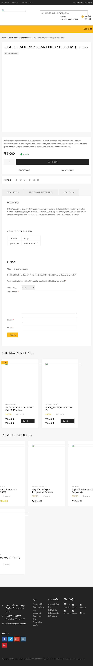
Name (10, 320)
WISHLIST (15, 3)
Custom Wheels (10, 404)
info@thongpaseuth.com (15, 623)
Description (13, 192)
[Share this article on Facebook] (16, 179)
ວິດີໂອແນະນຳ (52, 616)
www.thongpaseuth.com (77, 659)
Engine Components (39, 486)
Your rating (11, 287)
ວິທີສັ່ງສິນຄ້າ (52, 610)
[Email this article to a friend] (37, 179)
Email (10, 327)
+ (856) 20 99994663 (66, 19)
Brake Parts (76, 486)
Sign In (81, 3)
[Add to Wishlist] (34, 363)
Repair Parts (12, 38)
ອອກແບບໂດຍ (27, 659)
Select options (26, 421)
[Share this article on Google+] (24, 179)
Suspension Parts (25, 38)
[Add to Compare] (34, 367)
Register (88, 3)
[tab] (13, 192)
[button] (86, 29)
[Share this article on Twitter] (20, 179)
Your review (13, 291)
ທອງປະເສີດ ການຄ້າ (59, 659)
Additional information (41, 192)
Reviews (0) (68, 192)
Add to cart (52, 162)
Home (4, 38)
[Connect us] (4, 639)
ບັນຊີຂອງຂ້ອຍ (5, 3)
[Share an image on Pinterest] (29, 179)
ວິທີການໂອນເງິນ (53, 613)
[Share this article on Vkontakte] (33, 179)
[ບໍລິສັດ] (14, 11)
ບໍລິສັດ (44, 659)
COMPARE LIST (27, 3)
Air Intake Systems (51, 404)
